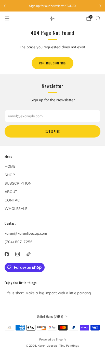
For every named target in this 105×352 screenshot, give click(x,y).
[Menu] (7, 18)
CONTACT (13, 200)
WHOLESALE (16, 208)
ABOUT (11, 191)
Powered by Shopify (52, 339)
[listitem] (52, 5)
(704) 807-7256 (19, 242)
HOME (10, 166)
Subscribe (52, 131)
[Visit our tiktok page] (28, 254)
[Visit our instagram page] (17, 254)
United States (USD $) (50, 316)
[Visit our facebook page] (6, 254)
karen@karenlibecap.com (26, 233)
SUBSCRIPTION (18, 183)
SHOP (10, 175)
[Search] (97, 18)
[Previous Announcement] (5, 6)
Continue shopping (52, 63)
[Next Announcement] (100, 6)
